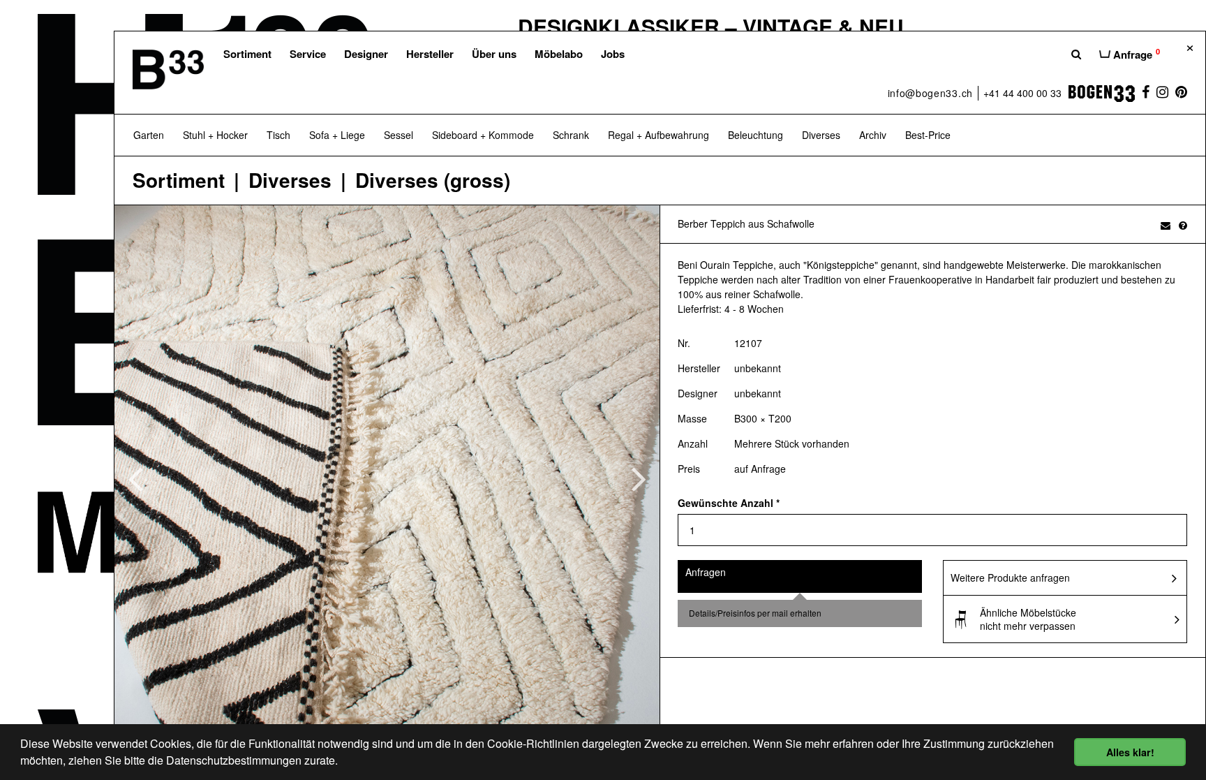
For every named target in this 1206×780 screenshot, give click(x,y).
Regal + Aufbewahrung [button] (658, 135)
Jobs (613, 53)
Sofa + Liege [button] (337, 135)
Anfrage (1135, 53)
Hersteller (430, 53)
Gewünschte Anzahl (729, 503)
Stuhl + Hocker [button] (215, 135)
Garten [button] (148, 135)
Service (308, 53)
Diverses (290, 180)
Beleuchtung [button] (755, 135)
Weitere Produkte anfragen (1010, 577)
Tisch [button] (278, 135)
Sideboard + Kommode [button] (483, 135)
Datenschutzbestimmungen (234, 760)
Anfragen (705, 572)
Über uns (494, 53)
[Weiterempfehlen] (1165, 225)
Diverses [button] (821, 135)
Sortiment (247, 53)
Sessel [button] (398, 135)
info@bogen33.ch (931, 93)
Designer (366, 53)
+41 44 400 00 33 (1022, 93)
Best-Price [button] (928, 135)
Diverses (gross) (432, 180)
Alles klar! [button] (1130, 752)
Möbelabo (559, 53)
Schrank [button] (571, 135)
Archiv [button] (872, 135)
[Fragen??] (1183, 225)
